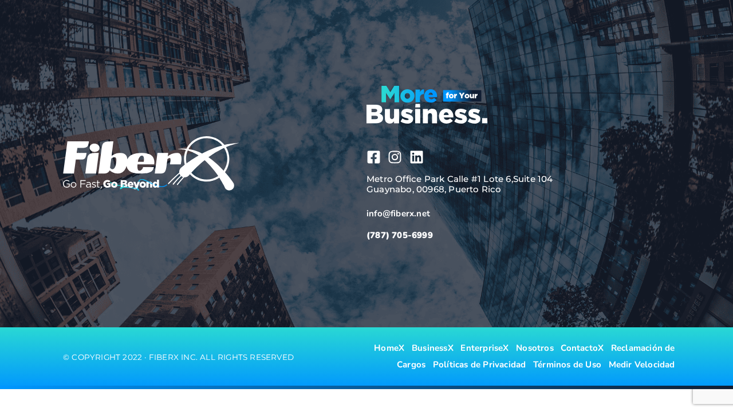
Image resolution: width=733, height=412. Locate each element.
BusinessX (433, 348)
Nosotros (535, 348)
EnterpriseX (484, 348)
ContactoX (582, 348)
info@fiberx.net (398, 213)
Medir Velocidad (642, 364)
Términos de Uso (567, 364)
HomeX (389, 348)
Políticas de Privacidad (479, 364)
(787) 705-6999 (399, 235)
